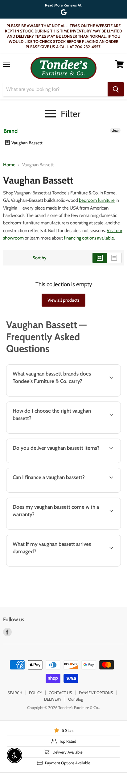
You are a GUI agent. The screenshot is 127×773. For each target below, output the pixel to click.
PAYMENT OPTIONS (96, 692)
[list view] (114, 258)
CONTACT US (60, 692)
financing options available (89, 238)
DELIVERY (52, 699)
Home (9, 165)
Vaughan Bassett (26, 143)
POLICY (35, 692)
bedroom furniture (97, 200)
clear (115, 130)
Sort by (40, 257)
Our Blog (75, 699)
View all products (63, 300)
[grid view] (99, 258)
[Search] (116, 89)
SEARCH (14, 692)
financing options (53, 491)
